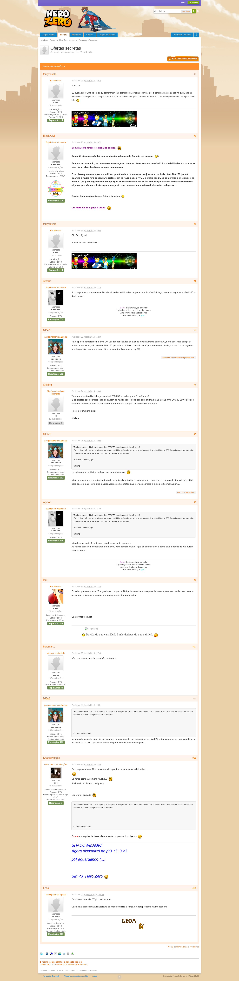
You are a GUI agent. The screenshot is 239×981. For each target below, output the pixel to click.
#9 (195, 580)
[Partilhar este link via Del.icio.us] (51, 954)
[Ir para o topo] (119, 977)
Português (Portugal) (51, 976)
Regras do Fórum (107, 35)
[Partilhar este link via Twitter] (41, 954)
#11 (194, 698)
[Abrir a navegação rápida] (196, 35)
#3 (195, 224)
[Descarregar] (72, 954)
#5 (195, 330)
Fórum (63, 35)
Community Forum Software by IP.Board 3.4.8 (181, 976)
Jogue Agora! (48, 35)
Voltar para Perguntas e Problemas (183, 947)
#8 (195, 502)
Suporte (89, 35)
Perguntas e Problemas (88, 970)
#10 (194, 647)
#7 (195, 434)
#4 (195, 281)
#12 (194, 758)
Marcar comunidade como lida (76, 976)
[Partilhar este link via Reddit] (55, 954)
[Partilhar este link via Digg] (47, 954)
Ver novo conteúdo (182, 35)
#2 (195, 136)
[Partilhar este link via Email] (64, 954)
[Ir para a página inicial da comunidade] (80, 18)
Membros (76, 35)
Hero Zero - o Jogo (66, 970)
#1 (195, 74)
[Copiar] (68, 954)
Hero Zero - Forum (47, 970)
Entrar (183, 3)
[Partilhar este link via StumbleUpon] (59, 954)
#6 (195, 385)
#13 (194, 888)
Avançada (198, 11)
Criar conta (193, 3)
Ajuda (95, 976)
